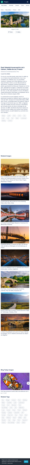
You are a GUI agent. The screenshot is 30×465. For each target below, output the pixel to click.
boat (26, 415)
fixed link (10, 415)
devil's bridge (11, 422)
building (4, 120)
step (14, 420)
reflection (21, 407)
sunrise (3, 415)
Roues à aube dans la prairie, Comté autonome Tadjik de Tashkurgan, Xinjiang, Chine (15, 311)
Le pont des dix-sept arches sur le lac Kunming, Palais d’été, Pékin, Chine (13, 202)
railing (19, 417)
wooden (4, 420)
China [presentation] (22, 5)
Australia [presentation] (11, 5)
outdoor (10, 120)
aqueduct (25, 420)
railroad (25, 410)
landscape (23, 118)
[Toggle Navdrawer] (27, 2)
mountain (14, 405)
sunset (8, 410)
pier (22, 412)
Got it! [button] (26, 461)
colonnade (16, 412)
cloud (19, 115)
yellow (23, 422)
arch (8, 405)
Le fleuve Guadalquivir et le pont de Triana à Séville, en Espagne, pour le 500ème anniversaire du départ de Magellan (14, 333)
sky (12, 118)
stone (18, 422)
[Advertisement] (15, 50)
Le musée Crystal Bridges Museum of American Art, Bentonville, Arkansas (14, 223)
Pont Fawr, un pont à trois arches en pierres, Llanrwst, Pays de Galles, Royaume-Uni (12, 289)
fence (14, 417)
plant (19, 420)
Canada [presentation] (17, 5)
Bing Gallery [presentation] (4, 5)
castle (9, 115)
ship (3, 417)
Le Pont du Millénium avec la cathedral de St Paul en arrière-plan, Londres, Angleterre (15, 268)
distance (9, 417)
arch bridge (4, 407)
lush (8, 118)
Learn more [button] (10, 463)
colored (10, 412)
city (16, 407)
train (11, 407)
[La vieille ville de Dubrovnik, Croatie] (28, 19)
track (19, 410)
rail (25, 417)
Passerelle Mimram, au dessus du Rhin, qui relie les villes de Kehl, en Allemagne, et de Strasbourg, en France (14, 246)
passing (4, 412)
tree (24, 115)
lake (3, 118)
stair (9, 420)
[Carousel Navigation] (15, 384)
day (16, 415)
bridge (3, 115)
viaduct (3, 422)
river (19, 400)
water (17, 118)
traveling (9, 402)
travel (21, 415)
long (3, 410)
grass (14, 115)
